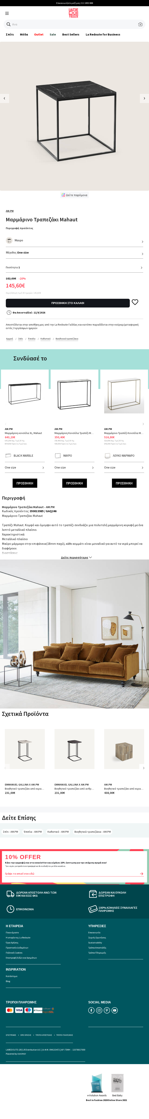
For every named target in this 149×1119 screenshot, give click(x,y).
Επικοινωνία (94, 932)
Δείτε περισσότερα (74, 557)
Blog (8, 981)
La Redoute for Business (103, 34)
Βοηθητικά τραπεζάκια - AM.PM (92, 831)
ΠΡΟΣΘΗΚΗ (24, 483)
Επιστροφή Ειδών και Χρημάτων (21, 957)
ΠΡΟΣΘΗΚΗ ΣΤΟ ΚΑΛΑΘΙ (67, 303)
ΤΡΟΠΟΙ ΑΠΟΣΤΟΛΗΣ (44, 1035)
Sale (53, 34)
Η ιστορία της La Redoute (18, 937)
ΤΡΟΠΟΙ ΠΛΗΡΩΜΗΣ (64, 1035)
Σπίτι (10, 34)
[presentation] (4, 98)
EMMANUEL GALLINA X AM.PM (22, 784)
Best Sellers (71, 34)
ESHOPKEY (21, 1054)
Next (143, 424)
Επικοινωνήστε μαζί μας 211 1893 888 (74, 3)
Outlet (38, 34)
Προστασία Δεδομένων (17, 947)
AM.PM (10, 211)
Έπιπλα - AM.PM (33, 831)
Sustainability (95, 942)
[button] (9, 24)
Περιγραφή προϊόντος (19, 228)
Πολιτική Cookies (14, 952)
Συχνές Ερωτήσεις (97, 937)
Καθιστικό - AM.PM (58, 831)
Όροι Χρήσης (12, 942)
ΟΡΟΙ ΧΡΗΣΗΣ (25, 1035)
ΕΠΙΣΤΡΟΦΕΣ (11, 1035)
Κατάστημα (11, 976)
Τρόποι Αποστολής (97, 947)
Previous (8, 426)
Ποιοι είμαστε (12, 932)
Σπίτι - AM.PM (10, 831)
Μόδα (24, 34)
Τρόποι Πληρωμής (97, 952)
